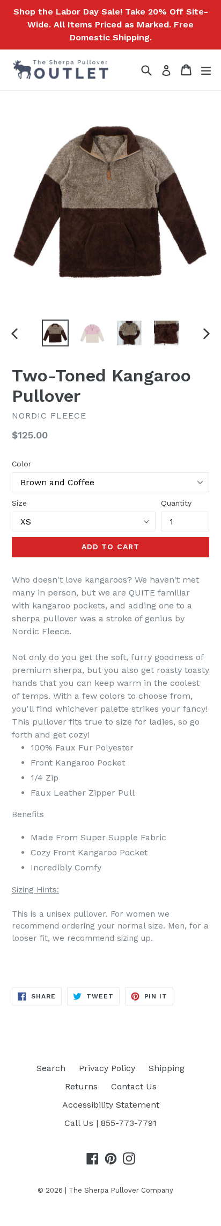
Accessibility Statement (110, 1105)
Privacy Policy (107, 1068)
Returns (81, 1086)
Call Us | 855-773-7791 (110, 1123)
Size (19, 503)
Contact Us (134, 1086)
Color (21, 463)
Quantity (176, 503)
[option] (54, 333)
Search (50, 1068)
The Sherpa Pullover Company (121, 1190)
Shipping (167, 1068)
